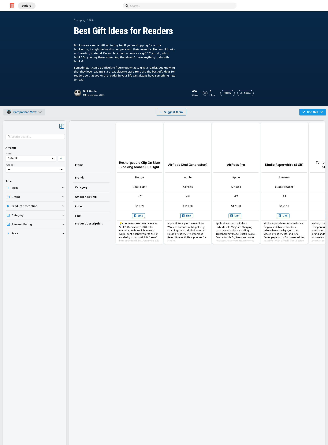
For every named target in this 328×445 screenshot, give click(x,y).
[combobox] (180, 5)
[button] (205, 93)
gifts (92, 20)
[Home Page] (12, 5)
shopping (79, 20)
